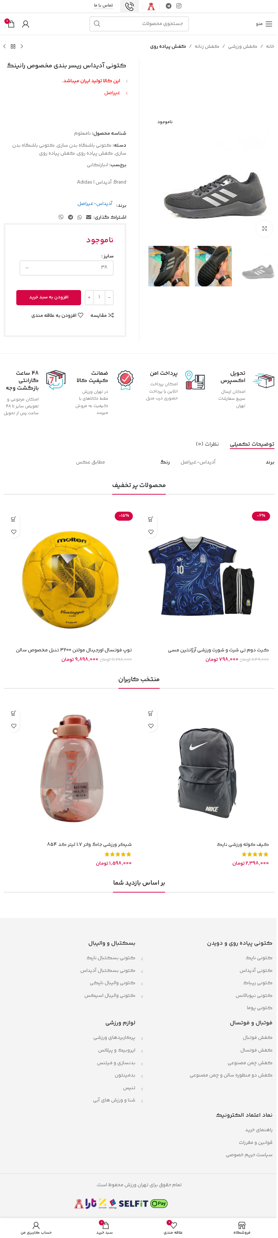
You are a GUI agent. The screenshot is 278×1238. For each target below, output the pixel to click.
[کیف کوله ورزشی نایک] (207, 770)
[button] (13, 519)
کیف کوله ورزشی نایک (242, 845)
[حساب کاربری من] (25, 24)
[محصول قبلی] (21, 46)
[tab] (252, 444)
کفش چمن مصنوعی (250, 1063)
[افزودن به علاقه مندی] (150, 531)
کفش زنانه (207, 47)
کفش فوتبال (258, 1038)
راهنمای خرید (259, 1130)
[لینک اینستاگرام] (179, 6)
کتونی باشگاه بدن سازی (84, 146)
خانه (270, 47)
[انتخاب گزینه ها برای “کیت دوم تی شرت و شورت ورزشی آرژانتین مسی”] (150, 519)
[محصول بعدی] (4, 46)
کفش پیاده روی (168, 47)
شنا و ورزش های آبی (114, 1100)
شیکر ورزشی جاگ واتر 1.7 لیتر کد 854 (89, 845)
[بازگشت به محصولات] (13, 46)
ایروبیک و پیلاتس (116, 1050)
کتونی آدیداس (256, 971)
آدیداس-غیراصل (95, 204)
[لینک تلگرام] (168, 6)
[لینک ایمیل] (88, 218)
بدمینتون (125, 1075)
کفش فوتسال (256, 1050)
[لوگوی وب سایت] (151, 7)
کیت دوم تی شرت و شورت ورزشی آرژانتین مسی (218, 650)
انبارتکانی (97, 165)
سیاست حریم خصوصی (249, 1155)
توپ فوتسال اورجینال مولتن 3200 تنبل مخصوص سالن (74, 650)
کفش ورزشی (242, 47)
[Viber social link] (61, 218)
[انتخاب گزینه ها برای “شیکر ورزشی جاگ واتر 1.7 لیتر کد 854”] (13, 713)
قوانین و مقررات (255, 1143)
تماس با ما (103, 6)
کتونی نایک (259, 958)
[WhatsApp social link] (79, 218)
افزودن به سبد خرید (48, 297)
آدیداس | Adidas (94, 182)
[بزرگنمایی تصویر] (264, 229)
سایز (109, 256)
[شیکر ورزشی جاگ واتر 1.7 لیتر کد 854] (70, 770)
